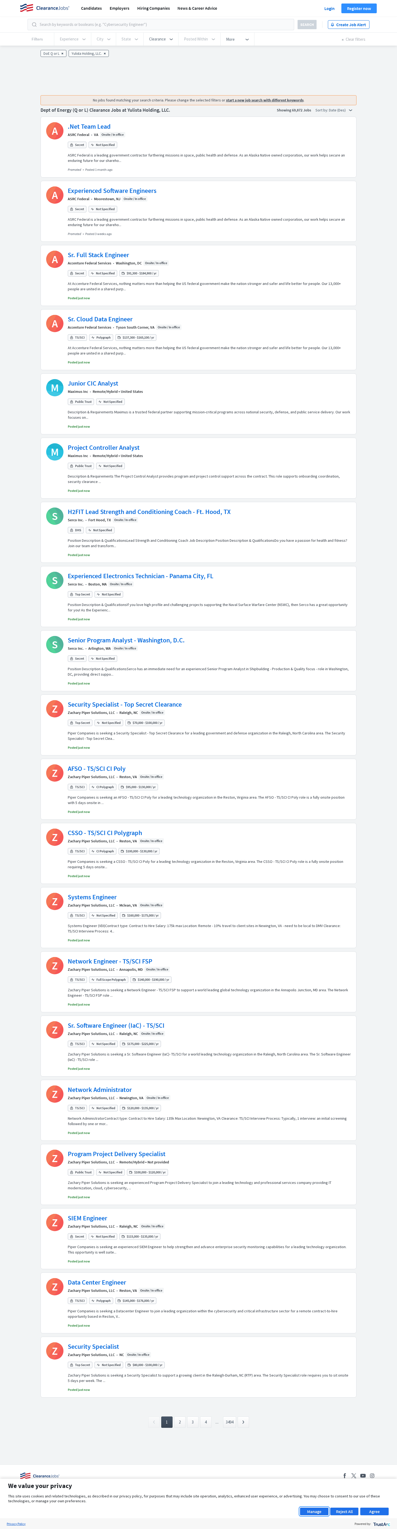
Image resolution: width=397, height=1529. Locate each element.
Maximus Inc (78, 391)
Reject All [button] (344, 1511)
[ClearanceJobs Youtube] (363, 1476)
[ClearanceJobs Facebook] (344, 1476)
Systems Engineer (92, 897)
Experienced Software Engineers (112, 190)
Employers (119, 8)
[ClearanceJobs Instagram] (372, 1476)
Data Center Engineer (97, 1282)
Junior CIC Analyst (93, 383)
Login (329, 8)
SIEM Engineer (87, 1218)
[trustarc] (381, 1523)
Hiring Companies (153, 8)
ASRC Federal (78, 134)
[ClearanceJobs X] (354, 1476)
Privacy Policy (16, 1524)
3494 (229, 1422)
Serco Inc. (76, 519)
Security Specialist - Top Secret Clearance (125, 704)
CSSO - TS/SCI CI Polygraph (105, 833)
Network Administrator (100, 1089)
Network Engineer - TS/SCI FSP (110, 961)
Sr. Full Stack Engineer (98, 255)
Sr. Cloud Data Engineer (100, 319)
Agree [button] (374, 1511)
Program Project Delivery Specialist (117, 1154)
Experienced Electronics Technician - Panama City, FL (140, 576)
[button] (161, 39)
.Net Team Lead (89, 126)
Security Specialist (93, 1346)
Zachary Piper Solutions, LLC (91, 712)
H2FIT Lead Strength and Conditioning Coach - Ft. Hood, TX (149, 512)
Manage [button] (314, 1511)
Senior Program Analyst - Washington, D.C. (126, 640)
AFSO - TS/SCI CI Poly (97, 768)
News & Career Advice (197, 8)
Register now (359, 8)
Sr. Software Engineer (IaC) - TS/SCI (116, 1025)
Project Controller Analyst (104, 447)
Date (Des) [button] (337, 110)
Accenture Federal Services (89, 263)
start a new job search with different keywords (265, 100)
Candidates (91, 8)
